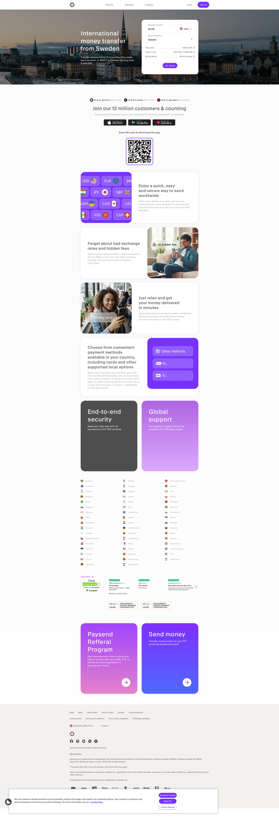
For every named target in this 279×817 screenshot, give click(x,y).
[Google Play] (139, 122)
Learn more (85, 577)
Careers (121, 712)
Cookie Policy (96, 802)
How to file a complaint (118, 719)
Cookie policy (75, 719)
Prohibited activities (141, 719)
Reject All (168, 801)
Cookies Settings (168, 807)
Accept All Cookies (167, 795)
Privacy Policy (76, 754)
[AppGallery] (164, 122)
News (80, 712)
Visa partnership (136, 712)
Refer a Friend (107, 712)
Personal (109, 5)
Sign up (203, 5)
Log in (189, 5)
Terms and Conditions (95, 719)
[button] (8, 801)
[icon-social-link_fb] (71, 741)
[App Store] (115, 122)
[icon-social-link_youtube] (83, 741)
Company (149, 5)
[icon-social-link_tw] (96, 741)
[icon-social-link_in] (77, 741)
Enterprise (129, 5)
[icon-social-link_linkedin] (90, 741)
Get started (170, 66)
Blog (72, 712)
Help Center (92, 712)
